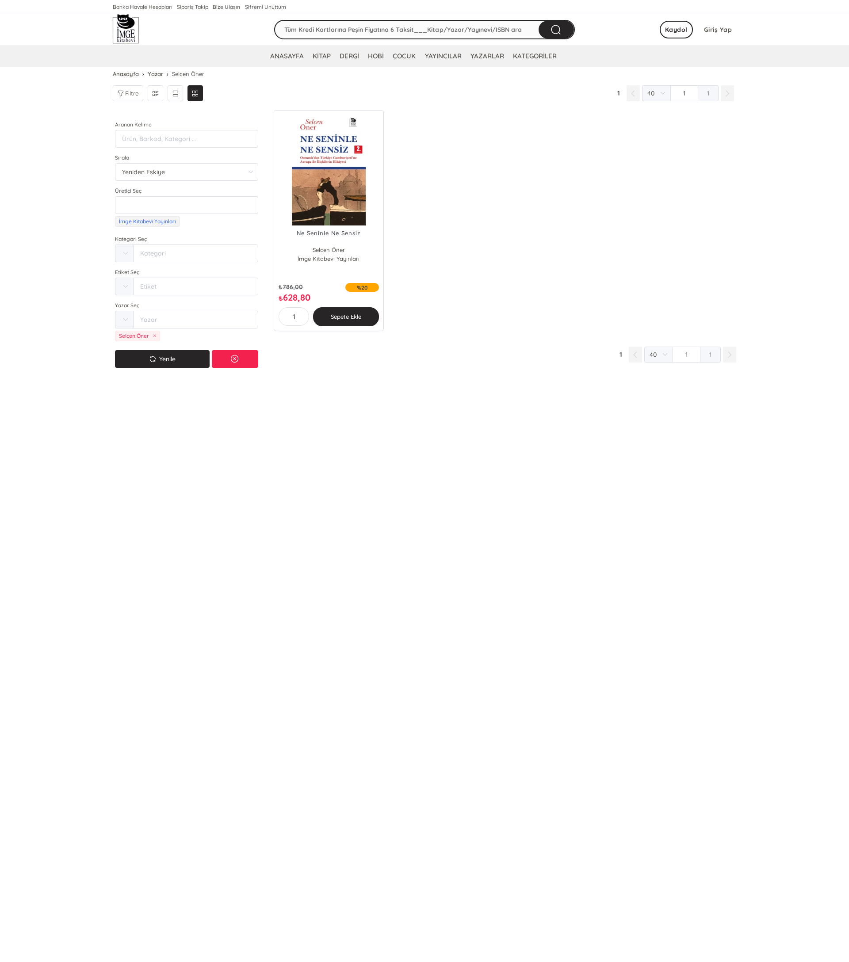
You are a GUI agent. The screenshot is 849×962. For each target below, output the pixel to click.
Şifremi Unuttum (265, 7)
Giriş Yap (718, 30)
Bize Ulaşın (226, 7)
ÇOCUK (404, 56)
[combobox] (186, 205)
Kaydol (676, 30)
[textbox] (186, 205)
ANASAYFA (287, 56)
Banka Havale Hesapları (142, 7)
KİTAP (322, 56)
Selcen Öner (329, 249)
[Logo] (126, 29)
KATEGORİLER (535, 56)
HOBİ (376, 56)
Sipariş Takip (192, 7)
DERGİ (349, 56)
